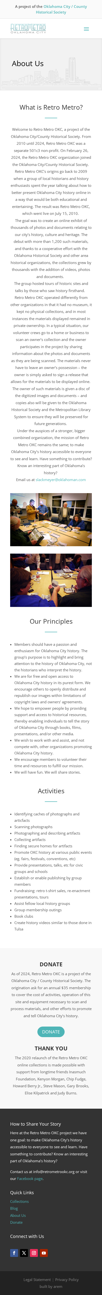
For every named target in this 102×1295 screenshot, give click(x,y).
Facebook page (30, 1178)
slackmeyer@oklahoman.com (61, 479)
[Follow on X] (24, 1253)
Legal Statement (37, 1279)
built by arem (51, 1286)
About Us (18, 1215)
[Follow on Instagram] (34, 1253)
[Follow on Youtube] (44, 1253)
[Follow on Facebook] (14, 1253)
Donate (51, 1032)
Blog (14, 1208)
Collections (19, 1201)
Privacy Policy (67, 1279)
